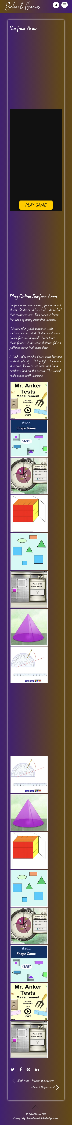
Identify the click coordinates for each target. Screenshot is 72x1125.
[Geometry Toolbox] (29, 664)
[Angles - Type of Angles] (29, 476)
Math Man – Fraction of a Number (35, 1080)
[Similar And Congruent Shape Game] (29, 551)
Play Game (36, 205)
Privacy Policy (19, 1117)
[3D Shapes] (29, 627)
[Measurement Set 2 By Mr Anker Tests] (29, 400)
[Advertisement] (36, 71)
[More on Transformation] (29, 589)
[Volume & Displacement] (29, 513)
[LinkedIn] (38, 1069)
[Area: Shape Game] (29, 438)
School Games (35, 1114)
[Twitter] (13, 1069)
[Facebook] (21, 1069)
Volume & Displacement (34, 1087)
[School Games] (23, 9)
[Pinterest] (29, 1069)
